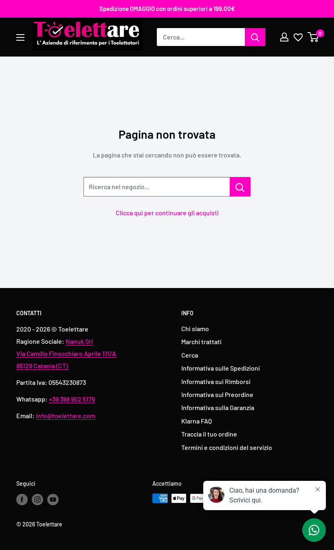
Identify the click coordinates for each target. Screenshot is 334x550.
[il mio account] (284, 37)
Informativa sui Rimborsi (215, 381)
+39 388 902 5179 (72, 399)
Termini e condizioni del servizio (226, 447)
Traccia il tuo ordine (209, 434)
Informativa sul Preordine (217, 394)
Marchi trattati (201, 341)
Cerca (189, 355)
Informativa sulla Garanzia (217, 407)
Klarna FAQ (196, 421)
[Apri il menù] (20, 37)
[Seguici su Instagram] (37, 499)
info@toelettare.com (65, 415)
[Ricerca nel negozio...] (240, 186)
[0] (313, 37)
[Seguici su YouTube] (53, 499)
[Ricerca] (255, 37)
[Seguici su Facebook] (22, 499)
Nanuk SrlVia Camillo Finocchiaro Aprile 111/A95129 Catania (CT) (66, 353)
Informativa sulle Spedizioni (220, 368)
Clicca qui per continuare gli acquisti (167, 212)
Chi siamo (195, 328)
